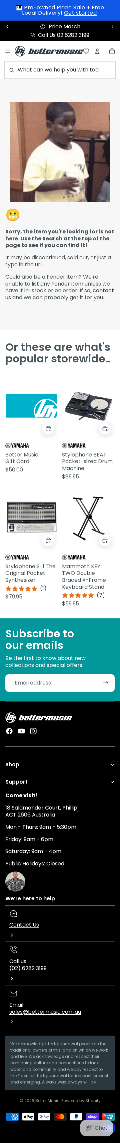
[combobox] (60, 70)
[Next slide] (112, 26)
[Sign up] (106, 683)
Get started (80, 13)
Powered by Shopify (81, 1100)
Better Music (47, 1100)
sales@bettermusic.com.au (45, 1012)
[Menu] (7, 51)
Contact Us (24, 925)
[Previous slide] (7, 26)
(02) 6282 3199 (28, 968)
